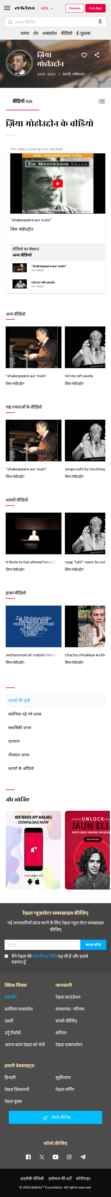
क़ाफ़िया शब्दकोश (19, 1009)
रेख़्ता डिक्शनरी (17, 1089)
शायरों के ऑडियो (21, 769)
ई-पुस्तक (83, 33)
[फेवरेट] (84, 55)
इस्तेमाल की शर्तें (59, 1178)
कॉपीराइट (83, 1178)
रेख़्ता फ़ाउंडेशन (68, 997)
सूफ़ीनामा (63, 1077)
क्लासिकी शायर (19, 728)
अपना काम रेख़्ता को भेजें (25, 1044)
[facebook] (28, 1156)
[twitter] (41, 1156)
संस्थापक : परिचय (70, 1009)
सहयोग (11, 997)
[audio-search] (100, 22)
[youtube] (55, 1156)
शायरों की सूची (19, 701)
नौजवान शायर (18, 755)
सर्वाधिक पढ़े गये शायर (25, 714)
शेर (35, 33)
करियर (61, 1032)
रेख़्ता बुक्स (13, 1101)
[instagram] (69, 1156)
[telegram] (82, 1156)
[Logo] (25, 8)
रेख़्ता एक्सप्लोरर (69, 1044)
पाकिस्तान (78, 74)
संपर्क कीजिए (66, 1020)
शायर (24, 33)
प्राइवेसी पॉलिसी (32, 1178)
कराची (67, 74)
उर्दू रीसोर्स (13, 1032)
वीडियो (22, 102)
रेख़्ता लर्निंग (65, 1089)
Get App (95, 8)
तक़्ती (9, 1020)
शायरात (14, 741)
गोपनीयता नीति (44, 956)
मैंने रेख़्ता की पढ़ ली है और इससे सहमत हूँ (49, 958)
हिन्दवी (10, 1077)
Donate (75, 8)
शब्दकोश (49, 33)
